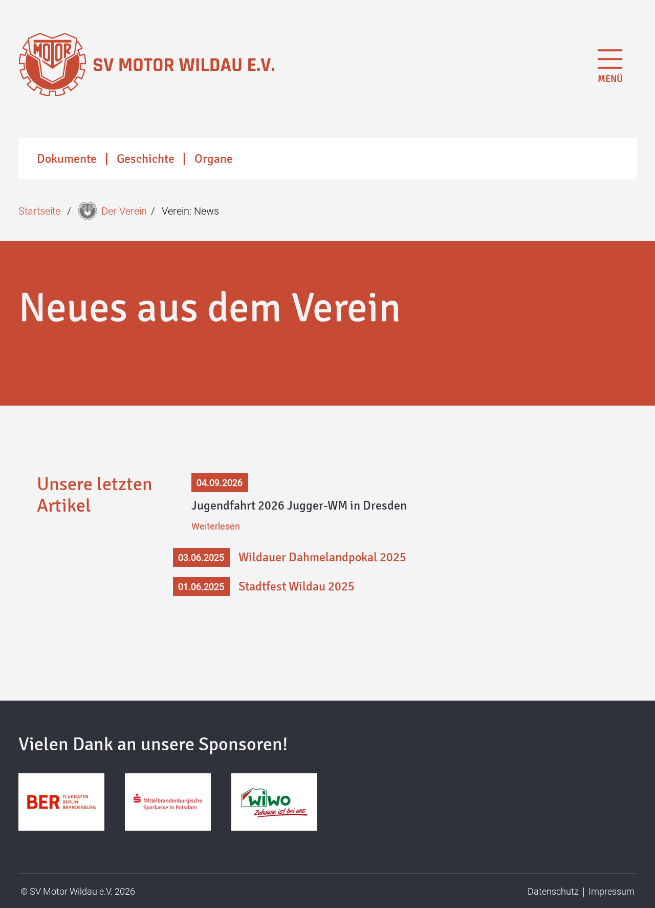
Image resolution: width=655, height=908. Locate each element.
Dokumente (67, 159)
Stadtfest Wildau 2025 (296, 586)
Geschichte (145, 159)
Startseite (39, 211)
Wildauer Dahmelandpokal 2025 (322, 557)
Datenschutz (553, 891)
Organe (213, 159)
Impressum (611, 891)
